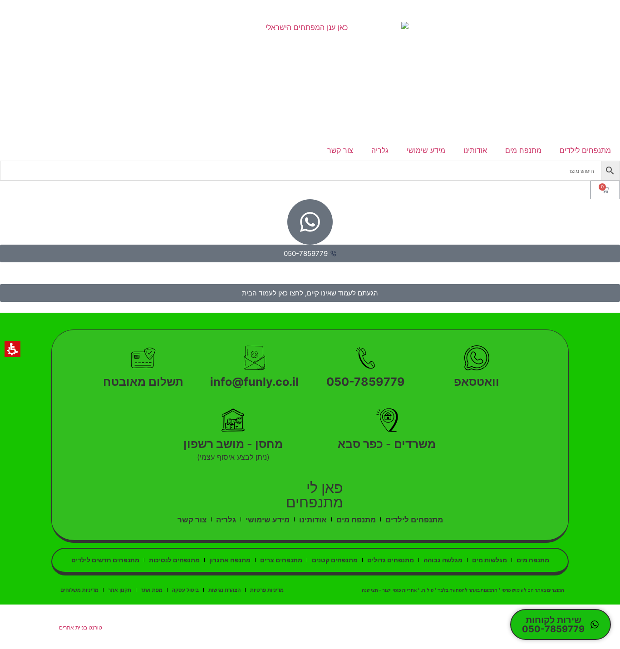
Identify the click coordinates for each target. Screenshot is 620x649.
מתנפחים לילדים (585, 150)
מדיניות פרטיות (267, 590)
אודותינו (475, 150)
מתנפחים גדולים (390, 560)
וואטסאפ (476, 381)
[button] (610, 171)
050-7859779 (365, 381)
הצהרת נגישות (224, 590)
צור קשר (340, 150)
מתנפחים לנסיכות (174, 560)
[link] (310, 81)
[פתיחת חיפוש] (310, 171)
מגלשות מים (489, 560)
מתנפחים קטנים (335, 560)
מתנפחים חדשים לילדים (105, 560)
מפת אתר (151, 590)
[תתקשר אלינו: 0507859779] (365, 357)
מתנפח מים (523, 150)
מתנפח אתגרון (230, 560)
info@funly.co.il (254, 381)
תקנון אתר (119, 590)
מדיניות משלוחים (79, 590)
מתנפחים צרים (281, 560)
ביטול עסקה (185, 590)
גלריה (380, 150)
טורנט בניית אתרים (80, 627)
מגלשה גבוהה (443, 560)
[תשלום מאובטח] (143, 357)
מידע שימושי (426, 150)
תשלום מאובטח (143, 381)
